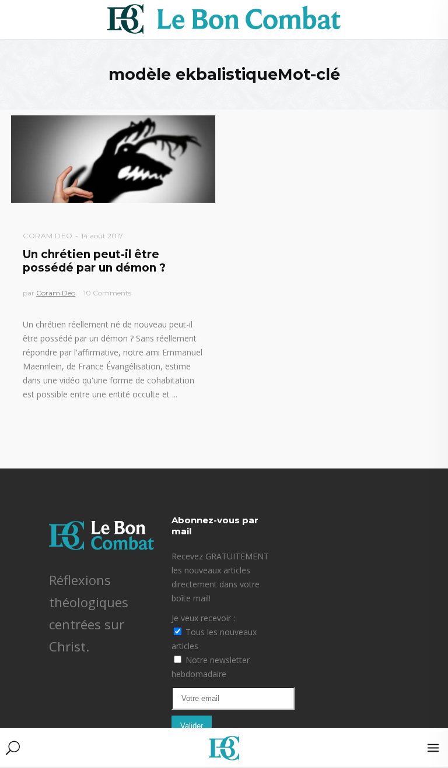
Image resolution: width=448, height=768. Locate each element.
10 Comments (107, 292)
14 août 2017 (102, 235)
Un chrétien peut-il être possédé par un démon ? (94, 261)
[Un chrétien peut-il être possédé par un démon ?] (113, 159)
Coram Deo (48, 235)
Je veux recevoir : (203, 617)
